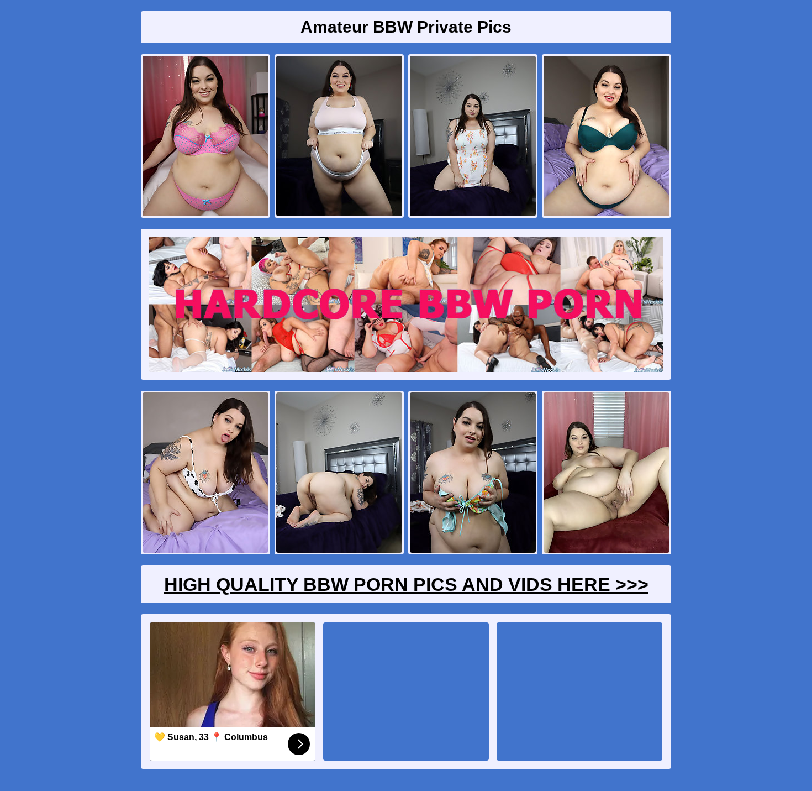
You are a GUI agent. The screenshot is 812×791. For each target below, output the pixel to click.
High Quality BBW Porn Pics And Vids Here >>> (406, 584)
